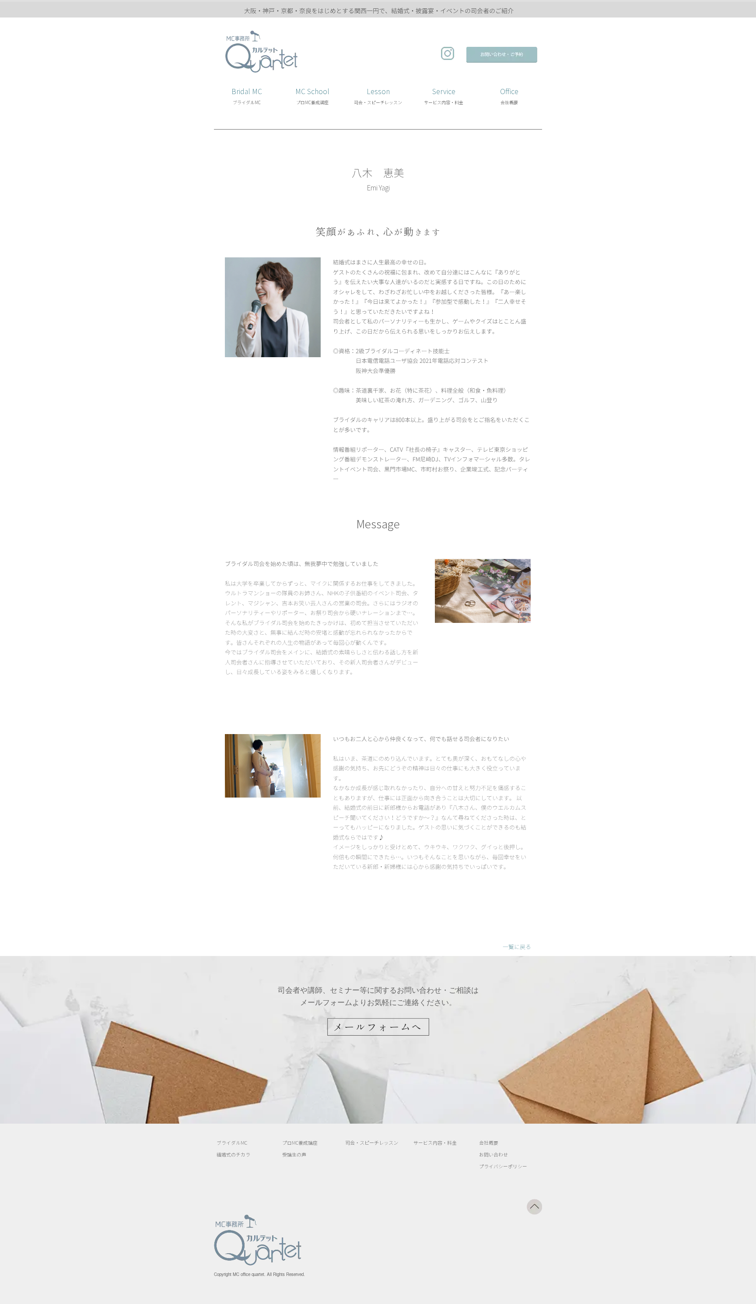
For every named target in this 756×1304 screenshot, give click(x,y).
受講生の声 (294, 1154)
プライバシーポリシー (503, 1166)
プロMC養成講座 (300, 1142)
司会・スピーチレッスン (371, 1142)
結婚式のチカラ (233, 1154)
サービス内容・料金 (435, 1142)
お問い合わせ (493, 1154)
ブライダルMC (232, 1142)
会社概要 (488, 1142)
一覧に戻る (517, 947)
